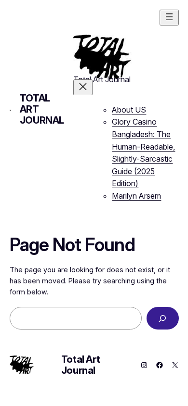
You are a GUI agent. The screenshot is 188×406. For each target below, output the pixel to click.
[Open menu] (169, 17)
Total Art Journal (80, 365)
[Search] (162, 318)
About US (129, 109)
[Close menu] (83, 87)
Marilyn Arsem (136, 196)
